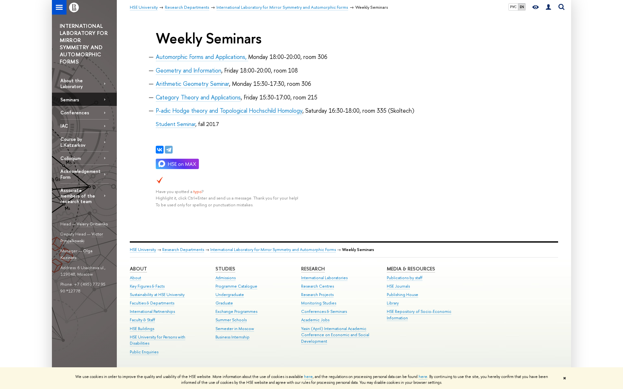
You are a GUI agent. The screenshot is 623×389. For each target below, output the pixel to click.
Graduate (224, 303)
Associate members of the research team (77, 195)
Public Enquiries (144, 352)
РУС (513, 7)
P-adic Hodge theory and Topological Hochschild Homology (229, 111)
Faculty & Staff (142, 320)
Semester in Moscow (234, 328)
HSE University (143, 249)
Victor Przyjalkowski (81, 237)
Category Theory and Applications (198, 97)
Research (313, 268)
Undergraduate (229, 294)
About (138, 268)
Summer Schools (231, 320)
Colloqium (70, 158)
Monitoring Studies (318, 303)
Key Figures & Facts (147, 286)
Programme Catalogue (236, 286)
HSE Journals (398, 286)
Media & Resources (411, 268)
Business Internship (232, 337)
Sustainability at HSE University (157, 294)
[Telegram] (169, 150)
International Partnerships (152, 311)
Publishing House (402, 294)
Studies (225, 268)
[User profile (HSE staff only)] (548, 7)
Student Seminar (175, 124)
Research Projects (317, 294)
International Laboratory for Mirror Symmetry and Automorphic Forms (273, 249)
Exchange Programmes (236, 311)
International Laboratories (324, 277)
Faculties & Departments (152, 303)
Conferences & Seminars (324, 311)
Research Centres (317, 286)
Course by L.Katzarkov (72, 142)
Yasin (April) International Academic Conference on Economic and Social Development (335, 335)
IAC (64, 126)
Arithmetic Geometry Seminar (192, 84)
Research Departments (183, 249)
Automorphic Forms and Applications (200, 57)
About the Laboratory (71, 83)
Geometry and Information (188, 70)
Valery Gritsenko (92, 224)
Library (393, 303)
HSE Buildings (142, 328)
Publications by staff (404, 277)
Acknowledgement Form (80, 174)
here (308, 376)
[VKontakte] (160, 150)
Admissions (225, 277)
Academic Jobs (315, 320)
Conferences (74, 112)
